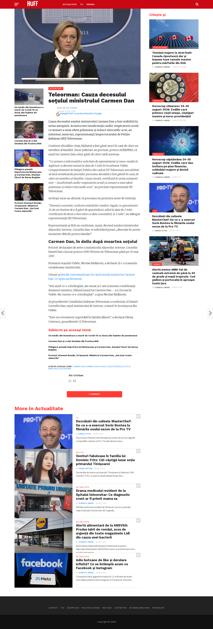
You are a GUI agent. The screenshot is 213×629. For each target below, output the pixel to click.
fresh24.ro (158, 608)
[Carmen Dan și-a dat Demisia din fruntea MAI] (28, 137)
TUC (62, 608)
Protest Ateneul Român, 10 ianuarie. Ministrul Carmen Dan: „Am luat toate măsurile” (28, 207)
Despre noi (73, 608)
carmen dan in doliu (96, 366)
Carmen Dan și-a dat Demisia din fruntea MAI (27, 142)
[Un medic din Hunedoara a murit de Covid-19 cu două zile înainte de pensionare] (28, 104)
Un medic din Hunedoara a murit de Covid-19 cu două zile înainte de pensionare (28, 111)
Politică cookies (91, 608)
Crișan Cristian (85, 469)
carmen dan (79, 366)
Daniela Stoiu (85, 434)
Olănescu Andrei (86, 503)
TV (81, 4)
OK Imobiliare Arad (139, 608)
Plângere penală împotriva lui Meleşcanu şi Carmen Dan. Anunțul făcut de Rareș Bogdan (28, 173)
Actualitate (70, 4)
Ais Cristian (71, 108)
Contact (53, 608)
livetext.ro (120, 608)
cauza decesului (115, 366)
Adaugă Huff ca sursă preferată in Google (81, 113)
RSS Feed (107, 608)
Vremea (90, 4)
